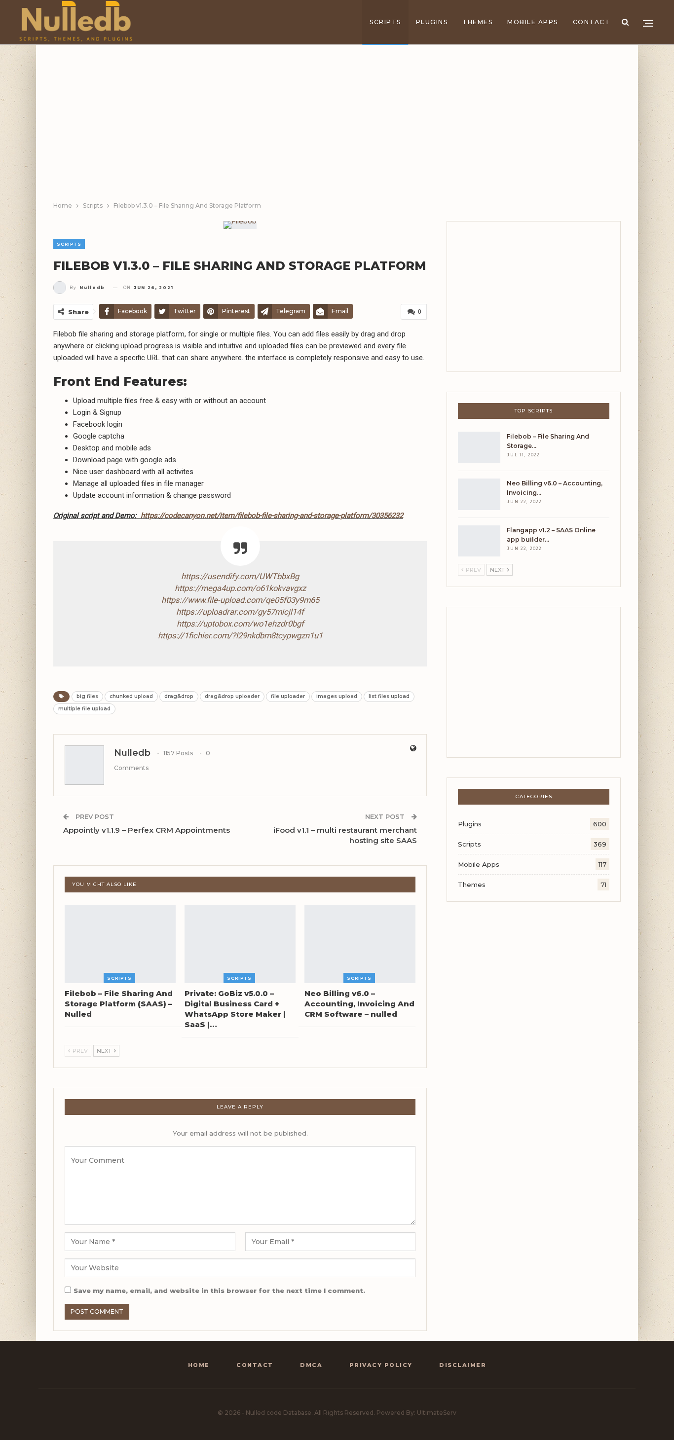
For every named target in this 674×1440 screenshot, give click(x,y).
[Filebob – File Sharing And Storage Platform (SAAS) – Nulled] (120, 944)
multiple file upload (84, 708)
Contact (591, 22)
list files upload (389, 696)
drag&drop (178, 696)
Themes (477, 22)
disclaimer (462, 1365)
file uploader (288, 696)
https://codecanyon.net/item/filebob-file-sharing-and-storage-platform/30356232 (272, 515)
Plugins (432, 22)
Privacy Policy (380, 1365)
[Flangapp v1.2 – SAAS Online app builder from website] (479, 541)
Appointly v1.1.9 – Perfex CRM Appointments (146, 830)
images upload (336, 696)
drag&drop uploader (232, 696)
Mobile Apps (532, 22)
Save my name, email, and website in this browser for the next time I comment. (219, 1290)
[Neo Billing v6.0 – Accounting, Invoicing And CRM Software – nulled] (359, 944)
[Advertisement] (337, 126)
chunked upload (131, 696)
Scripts (385, 22)
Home (199, 1365)
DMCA (311, 1365)
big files (87, 696)
